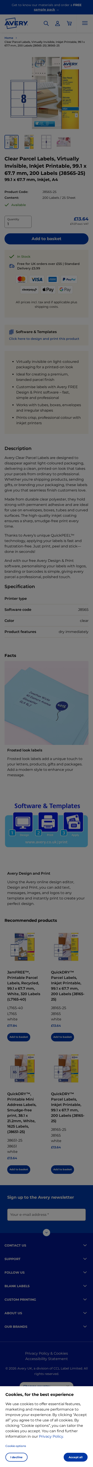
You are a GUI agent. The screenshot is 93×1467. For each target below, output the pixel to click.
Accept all (76, 1457)
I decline (16, 1457)
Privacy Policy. (51, 1436)
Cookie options (15, 1446)
